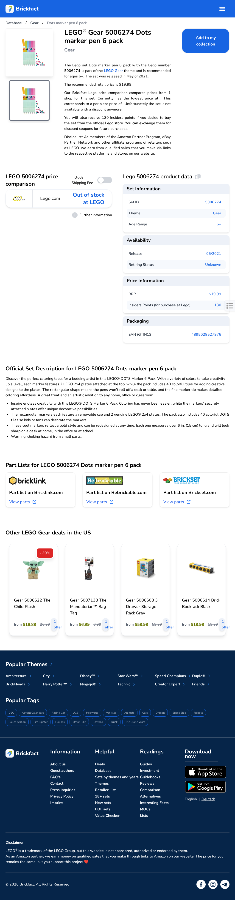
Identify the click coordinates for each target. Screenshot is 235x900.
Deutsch (208, 799)
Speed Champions (170, 676)
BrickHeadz (15, 684)
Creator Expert (167, 684)
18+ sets (102, 796)
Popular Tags (22, 700)
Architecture (16, 676)
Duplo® (198, 676)
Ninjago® (88, 684)
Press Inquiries (62, 789)
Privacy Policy (61, 796)
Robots (198, 713)
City (46, 676)
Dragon (160, 713)
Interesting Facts (154, 802)
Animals (129, 713)
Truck (114, 722)
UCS (75, 713)
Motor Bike (79, 722)
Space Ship (179, 713)
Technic (124, 684)
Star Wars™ (128, 676)
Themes (102, 783)
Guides (146, 764)
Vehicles (111, 713)
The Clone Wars (135, 722)
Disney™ (87, 676)
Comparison (150, 789)
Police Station (17, 722)
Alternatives (150, 796)
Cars (145, 713)
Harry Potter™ (55, 684)
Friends (198, 684)
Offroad (98, 722)
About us (58, 764)
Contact (56, 783)
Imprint (56, 802)
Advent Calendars (33, 713)
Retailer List (105, 789)
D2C (11, 713)
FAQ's (55, 777)
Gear (217, 213)
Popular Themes (27, 664)
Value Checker (107, 815)
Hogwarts (92, 713)
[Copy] (198, 176)
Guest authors (62, 770)
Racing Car (58, 713)
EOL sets (102, 809)
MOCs (145, 809)
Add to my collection (206, 41)
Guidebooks (150, 777)
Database (103, 770)
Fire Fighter (41, 722)
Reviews (147, 783)
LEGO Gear (113, 70)
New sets (103, 802)
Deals (100, 764)
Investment (149, 770)
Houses (60, 722)
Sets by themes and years (117, 777)
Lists (144, 815)
